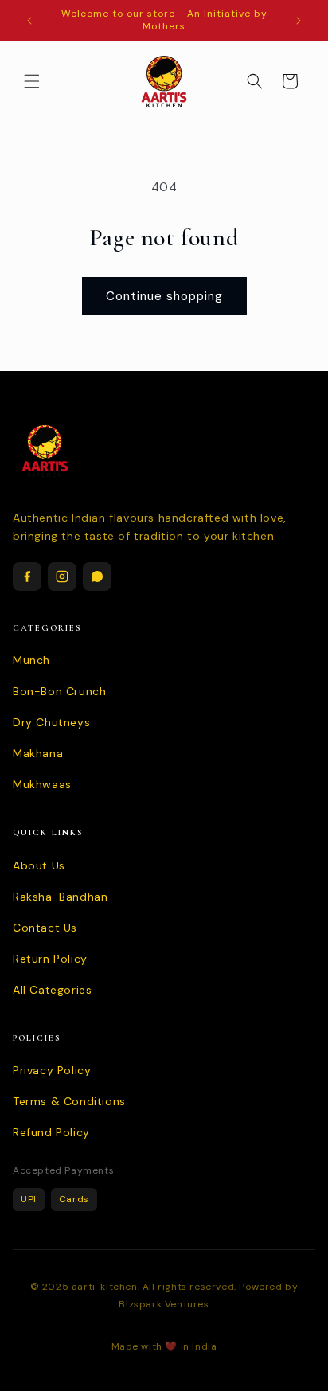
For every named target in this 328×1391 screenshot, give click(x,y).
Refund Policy (51, 1132)
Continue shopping (164, 296)
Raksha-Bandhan (60, 896)
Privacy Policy (52, 1070)
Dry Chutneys (51, 722)
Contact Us (45, 927)
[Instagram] (62, 576)
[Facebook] (27, 576)
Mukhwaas (42, 784)
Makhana (38, 753)
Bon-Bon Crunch (59, 691)
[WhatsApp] (97, 576)
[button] (31, 81)
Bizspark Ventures (164, 1304)
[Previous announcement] (29, 20)
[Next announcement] (298, 20)
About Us (39, 865)
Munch (31, 660)
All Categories (52, 990)
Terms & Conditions (69, 1101)
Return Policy (50, 958)
